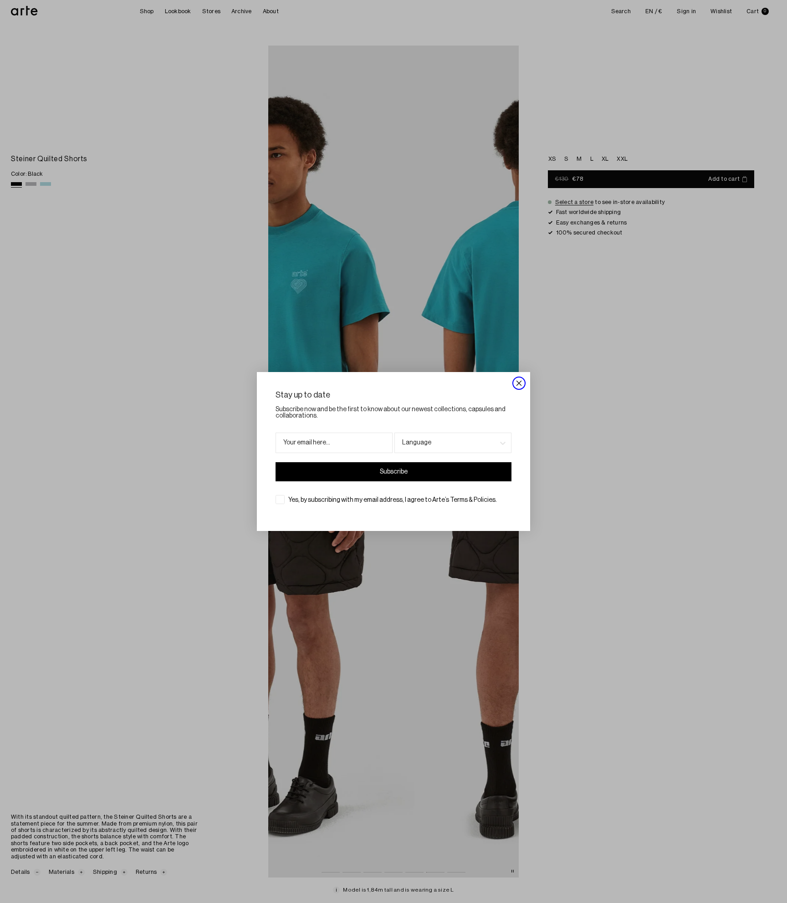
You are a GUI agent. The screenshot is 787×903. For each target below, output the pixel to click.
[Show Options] (502, 443)
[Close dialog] (519, 383)
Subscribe (394, 472)
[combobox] (450, 443)
